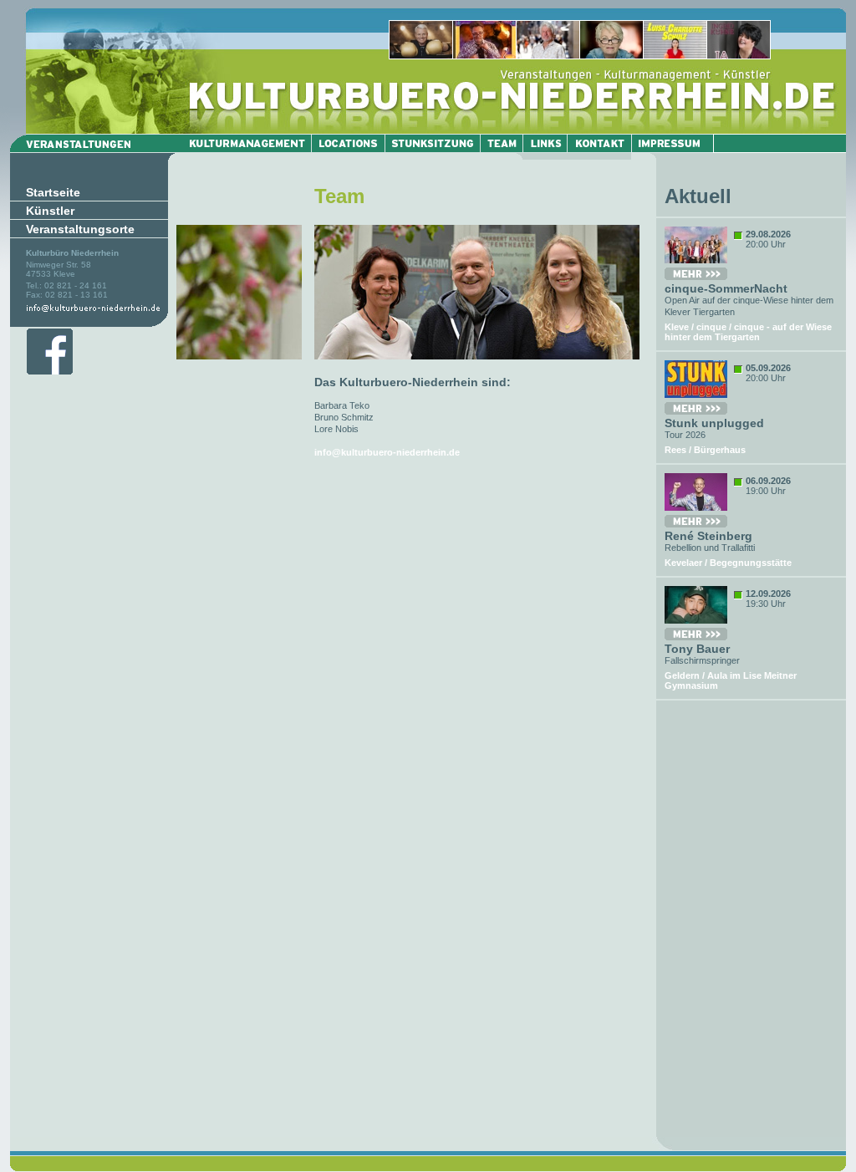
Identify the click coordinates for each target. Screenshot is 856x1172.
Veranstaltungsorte (80, 229)
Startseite (53, 192)
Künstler (50, 210)
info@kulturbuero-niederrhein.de (387, 452)
